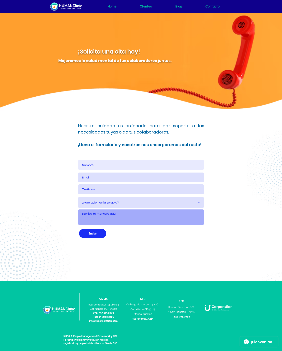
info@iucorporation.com (103, 320)
